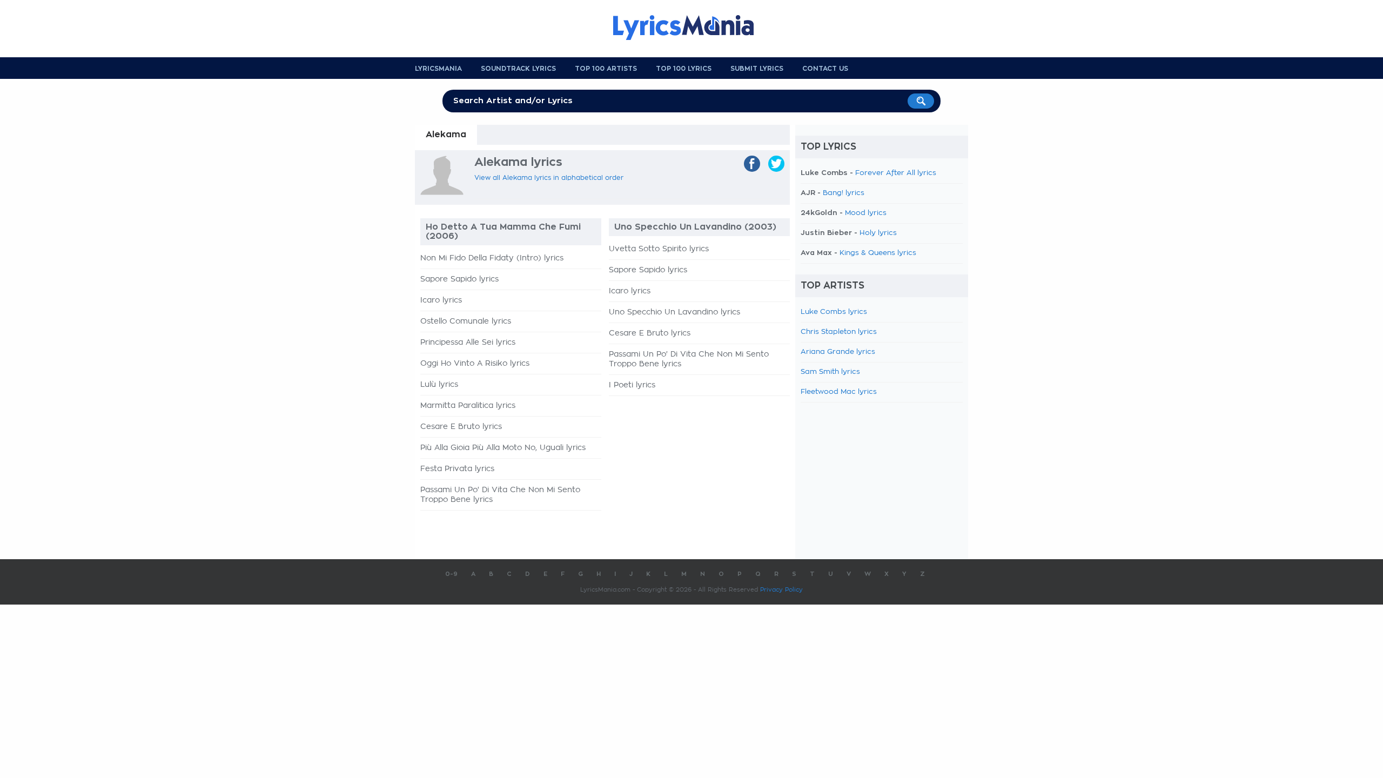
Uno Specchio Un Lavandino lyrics (674, 312)
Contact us (825, 68)
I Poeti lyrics (632, 385)
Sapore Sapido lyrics (459, 279)
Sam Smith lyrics (830, 371)
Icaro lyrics (441, 300)
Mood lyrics (866, 213)
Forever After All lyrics (895, 173)
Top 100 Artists (606, 68)
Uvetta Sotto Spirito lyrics (659, 249)
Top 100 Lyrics (683, 68)
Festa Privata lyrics (457, 469)
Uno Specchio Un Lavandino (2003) (695, 227)
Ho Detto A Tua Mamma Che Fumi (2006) (503, 231)
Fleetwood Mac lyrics (839, 391)
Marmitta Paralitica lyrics (467, 406)
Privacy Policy (781, 590)
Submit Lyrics (756, 68)
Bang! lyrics (843, 193)
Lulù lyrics (439, 384)
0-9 (451, 574)
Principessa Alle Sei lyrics (467, 342)
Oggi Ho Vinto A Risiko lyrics (474, 363)
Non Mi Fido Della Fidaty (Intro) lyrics (491, 258)
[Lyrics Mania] (691, 27)
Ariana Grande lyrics (838, 352)
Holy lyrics (878, 233)
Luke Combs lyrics (834, 312)
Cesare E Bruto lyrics (461, 427)
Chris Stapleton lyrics (839, 332)
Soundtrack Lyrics (518, 68)
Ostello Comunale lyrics (465, 321)
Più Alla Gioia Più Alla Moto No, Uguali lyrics (503, 448)
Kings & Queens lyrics (878, 253)
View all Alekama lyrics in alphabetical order (548, 178)
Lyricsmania (438, 68)
